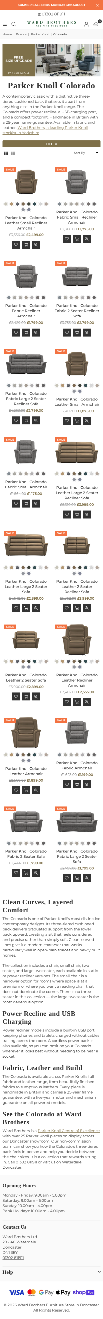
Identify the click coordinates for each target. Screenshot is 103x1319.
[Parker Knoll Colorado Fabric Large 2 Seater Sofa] (77, 821)
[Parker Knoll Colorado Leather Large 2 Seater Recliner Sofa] (77, 452)
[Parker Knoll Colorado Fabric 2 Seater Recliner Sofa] (77, 276)
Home (7, 34)
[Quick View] (36, 245)
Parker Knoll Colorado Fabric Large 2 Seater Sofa (77, 856)
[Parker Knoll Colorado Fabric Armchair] (77, 733)
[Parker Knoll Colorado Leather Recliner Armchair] (77, 639)
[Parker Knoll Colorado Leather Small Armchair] (77, 364)
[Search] (13, 23)
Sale (10, 169)
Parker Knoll (40, 34)
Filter (51, 144)
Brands (21, 34)
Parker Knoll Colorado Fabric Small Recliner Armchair (77, 217)
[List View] (13, 153)
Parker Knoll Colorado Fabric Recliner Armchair (26, 310)
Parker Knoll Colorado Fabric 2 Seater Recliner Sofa (76, 310)
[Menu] (4, 23)
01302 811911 (53, 14)
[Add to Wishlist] (16, 245)
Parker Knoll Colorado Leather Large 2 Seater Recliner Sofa (77, 492)
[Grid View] (6, 153)
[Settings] (86, 23)
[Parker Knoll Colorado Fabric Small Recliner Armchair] (77, 182)
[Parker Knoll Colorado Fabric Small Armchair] (26, 452)
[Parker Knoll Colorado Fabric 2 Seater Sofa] (26, 821)
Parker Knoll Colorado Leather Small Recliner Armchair (26, 222)
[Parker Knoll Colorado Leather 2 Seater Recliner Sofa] (77, 546)
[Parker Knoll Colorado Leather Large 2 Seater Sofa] (26, 546)
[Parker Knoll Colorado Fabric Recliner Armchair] (26, 276)
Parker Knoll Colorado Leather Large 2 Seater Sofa (26, 586)
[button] (95, 23)
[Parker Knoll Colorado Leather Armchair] (26, 733)
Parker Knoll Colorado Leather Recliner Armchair (77, 680)
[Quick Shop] (26, 245)
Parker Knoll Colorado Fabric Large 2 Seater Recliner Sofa (26, 398)
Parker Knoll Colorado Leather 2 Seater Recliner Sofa (77, 586)
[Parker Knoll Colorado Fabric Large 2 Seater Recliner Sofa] (26, 364)
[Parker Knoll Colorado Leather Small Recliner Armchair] (26, 182)
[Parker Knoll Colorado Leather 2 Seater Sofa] (26, 639)
